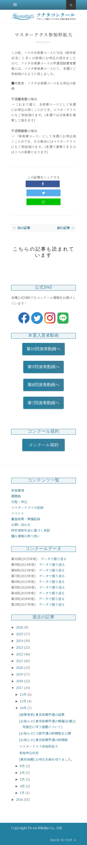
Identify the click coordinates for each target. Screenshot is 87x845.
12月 (23, 694)
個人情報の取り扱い (25, 536)
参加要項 (17, 490)
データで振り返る (54, 558)
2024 (20, 640)
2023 (20, 647)
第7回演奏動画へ (43, 402)
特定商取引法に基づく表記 (30, 530)
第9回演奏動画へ (44, 366)
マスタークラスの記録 (27, 507)
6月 (23, 772)
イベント (17, 513)
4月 (23, 786)
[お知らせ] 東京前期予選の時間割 (43, 739)
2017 (20, 687)
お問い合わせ (21, 524)
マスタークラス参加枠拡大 (38, 746)
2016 (20, 799)
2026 (20, 627)
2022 (20, 654)
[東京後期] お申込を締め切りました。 (46, 759)
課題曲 (16, 496)
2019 (20, 674)
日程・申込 (19, 501)
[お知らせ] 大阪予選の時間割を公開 (45, 733)
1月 (22, 792)
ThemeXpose (18, 833)
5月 (23, 779)
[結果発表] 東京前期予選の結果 (42, 714)
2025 (20, 634)
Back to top (62, 840)
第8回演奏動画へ (43, 384)
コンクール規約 (46, 445)
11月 (23, 701)
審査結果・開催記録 (25, 519)
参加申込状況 (29, 753)
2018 (20, 681)
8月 (23, 766)
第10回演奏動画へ (43, 349)
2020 (20, 667)
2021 (20, 660)
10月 (23, 708)
